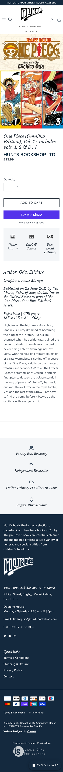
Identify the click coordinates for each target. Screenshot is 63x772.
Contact (9, 676)
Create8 (31, 731)
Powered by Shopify (31, 726)
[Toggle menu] (4, 19)
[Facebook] (10, 636)
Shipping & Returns (16, 664)
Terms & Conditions (16, 658)
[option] (31, 81)
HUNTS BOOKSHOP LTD (29, 154)
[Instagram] (15, 636)
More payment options (31, 222)
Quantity (9, 179)
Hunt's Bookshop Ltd (24, 723)
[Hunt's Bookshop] (32, 14)
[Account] (51, 19)
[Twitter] (5, 636)
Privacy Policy (13, 670)
